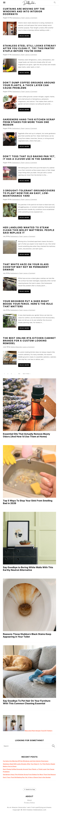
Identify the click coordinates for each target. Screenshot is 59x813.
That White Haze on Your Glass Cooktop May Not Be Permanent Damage (26, 267)
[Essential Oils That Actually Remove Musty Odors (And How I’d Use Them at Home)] (29, 404)
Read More (24, 36)
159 (19, 373)
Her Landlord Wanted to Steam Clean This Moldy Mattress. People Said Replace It (28, 230)
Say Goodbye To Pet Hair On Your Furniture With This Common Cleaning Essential (26, 702)
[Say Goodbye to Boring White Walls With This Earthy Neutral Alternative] (29, 538)
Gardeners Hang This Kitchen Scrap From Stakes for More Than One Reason (29, 122)
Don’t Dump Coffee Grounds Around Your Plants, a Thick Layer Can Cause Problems (29, 85)
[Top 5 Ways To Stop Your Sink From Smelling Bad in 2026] (29, 471)
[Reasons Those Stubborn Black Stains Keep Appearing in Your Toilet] (29, 605)
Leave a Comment (31, 18)
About (29, 800)
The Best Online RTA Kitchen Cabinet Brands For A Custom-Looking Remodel (29, 341)
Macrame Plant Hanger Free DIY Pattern (38, 731)
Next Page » (26, 373)
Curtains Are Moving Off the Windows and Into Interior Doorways (24, 11)
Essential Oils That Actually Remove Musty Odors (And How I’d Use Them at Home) (26, 435)
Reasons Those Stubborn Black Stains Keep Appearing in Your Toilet (27, 635)
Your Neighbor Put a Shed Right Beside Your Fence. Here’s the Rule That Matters (28, 304)
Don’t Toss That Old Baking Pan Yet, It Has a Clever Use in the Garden (29, 157)
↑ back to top (29, 789)
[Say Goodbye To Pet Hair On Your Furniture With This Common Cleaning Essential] (29, 671)
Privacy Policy (29, 802)
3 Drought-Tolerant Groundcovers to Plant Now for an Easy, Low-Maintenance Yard (29, 193)
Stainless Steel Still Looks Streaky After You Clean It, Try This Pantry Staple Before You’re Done (29, 48)
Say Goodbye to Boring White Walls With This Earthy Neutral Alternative (28, 568)
